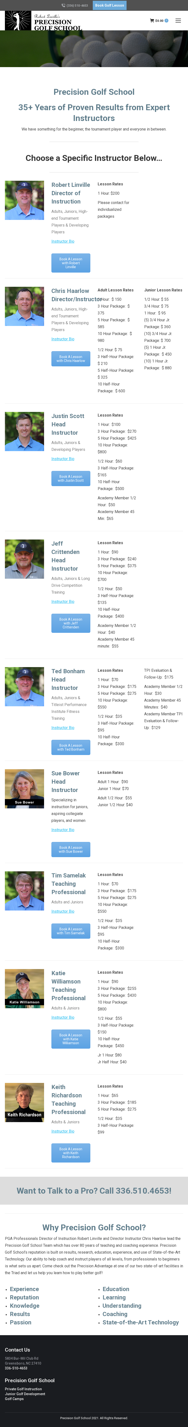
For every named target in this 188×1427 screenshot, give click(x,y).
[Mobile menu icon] (178, 20)
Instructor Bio (62, 241)
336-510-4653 (16, 1368)
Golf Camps (14, 1399)
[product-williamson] (24, 988)
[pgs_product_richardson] (24, 1102)
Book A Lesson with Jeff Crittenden (70, 623)
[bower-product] (24, 788)
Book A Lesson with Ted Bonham (70, 747)
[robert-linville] (24, 200)
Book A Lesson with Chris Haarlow (71, 359)
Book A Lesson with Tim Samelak (71, 931)
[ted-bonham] (24, 686)
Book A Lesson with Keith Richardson (70, 1153)
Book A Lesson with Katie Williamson (70, 1039)
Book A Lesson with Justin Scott (71, 478)
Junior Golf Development (25, 1394)
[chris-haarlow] (24, 306)
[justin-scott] (24, 431)
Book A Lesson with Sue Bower (71, 849)
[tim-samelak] (24, 891)
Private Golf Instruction (23, 1389)
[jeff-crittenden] (24, 559)
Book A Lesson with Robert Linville (70, 263)
